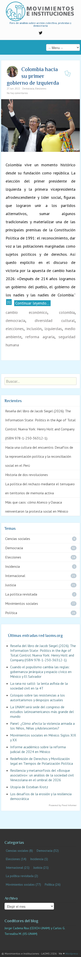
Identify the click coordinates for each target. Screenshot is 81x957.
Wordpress (71, 953)
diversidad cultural (55, 320)
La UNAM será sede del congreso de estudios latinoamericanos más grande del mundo (42, 712)
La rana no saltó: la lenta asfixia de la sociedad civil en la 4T (39, 685)
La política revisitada (21, 594)
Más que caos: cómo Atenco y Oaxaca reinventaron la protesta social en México (36, 507)
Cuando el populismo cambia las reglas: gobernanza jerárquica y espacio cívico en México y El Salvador (41, 672)
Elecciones (40, 88)
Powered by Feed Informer (62, 805)
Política (11, 612)
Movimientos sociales (21, 603)
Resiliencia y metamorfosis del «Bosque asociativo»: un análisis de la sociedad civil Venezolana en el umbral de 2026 (42, 775)
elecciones (15, 328)
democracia (15, 320)
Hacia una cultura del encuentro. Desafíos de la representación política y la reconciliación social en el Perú (39, 456)
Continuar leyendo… (32, 303)
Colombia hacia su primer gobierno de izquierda (33, 76)
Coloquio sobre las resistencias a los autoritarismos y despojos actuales (37, 697)
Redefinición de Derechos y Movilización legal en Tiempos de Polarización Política (41, 761)
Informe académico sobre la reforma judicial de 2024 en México (38, 749)
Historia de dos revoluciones (26, 474)
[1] (9, 302)
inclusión (34, 328)
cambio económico (26, 312)
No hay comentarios (17, 93)
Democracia (28, 88)
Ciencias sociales (17, 538)
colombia (67, 312)
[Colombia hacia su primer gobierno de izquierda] (40, 125)
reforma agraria (39, 336)
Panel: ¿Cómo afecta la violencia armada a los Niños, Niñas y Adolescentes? (42, 725)
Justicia (10, 585)
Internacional (15, 575)
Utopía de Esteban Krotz (29, 787)
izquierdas (53, 328)
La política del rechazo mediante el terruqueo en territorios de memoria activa (40, 488)
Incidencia (12, 566)
